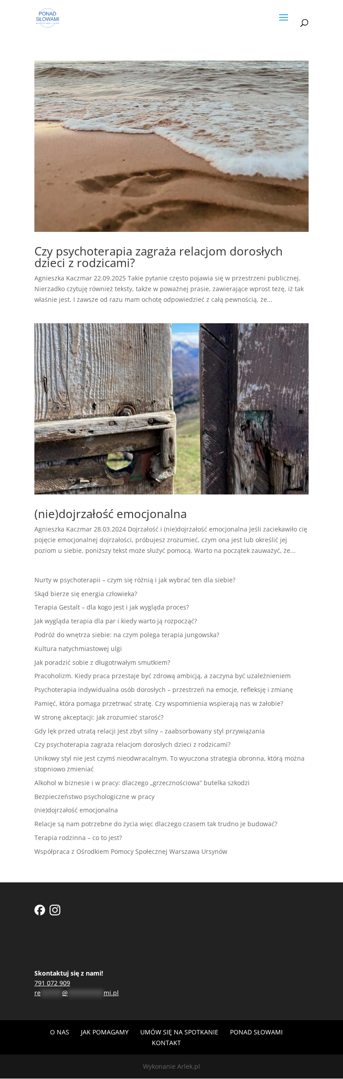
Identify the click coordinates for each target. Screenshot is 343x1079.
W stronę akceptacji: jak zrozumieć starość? (98, 717)
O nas (59, 1032)
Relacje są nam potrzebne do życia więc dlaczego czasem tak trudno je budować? (155, 824)
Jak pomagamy (105, 1032)
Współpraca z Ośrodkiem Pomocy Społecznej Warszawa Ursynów (130, 851)
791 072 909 (52, 983)
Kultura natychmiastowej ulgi (78, 648)
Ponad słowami (256, 1032)
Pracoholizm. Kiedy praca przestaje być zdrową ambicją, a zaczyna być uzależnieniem (162, 675)
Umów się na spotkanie (179, 1032)
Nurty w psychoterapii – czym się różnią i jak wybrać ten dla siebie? (134, 580)
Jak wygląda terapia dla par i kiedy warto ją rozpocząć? (115, 621)
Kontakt (166, 1042)
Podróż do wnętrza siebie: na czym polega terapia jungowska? (126, 634)
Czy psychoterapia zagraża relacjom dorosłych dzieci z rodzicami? (158, 257)
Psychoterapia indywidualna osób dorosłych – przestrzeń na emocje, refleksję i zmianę (163, 689)
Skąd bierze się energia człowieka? (85, 593)
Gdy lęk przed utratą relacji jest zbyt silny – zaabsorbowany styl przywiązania (149, 731)
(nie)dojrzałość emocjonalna (110, 514)
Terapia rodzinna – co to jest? (78, 837)
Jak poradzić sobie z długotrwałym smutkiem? (102, 662)
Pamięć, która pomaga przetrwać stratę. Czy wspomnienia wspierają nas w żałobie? (158, 703)
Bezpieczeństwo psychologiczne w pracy (94, 796)
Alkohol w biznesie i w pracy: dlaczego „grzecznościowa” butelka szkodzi (142, 782)
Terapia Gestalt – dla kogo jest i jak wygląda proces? (111, 607)
